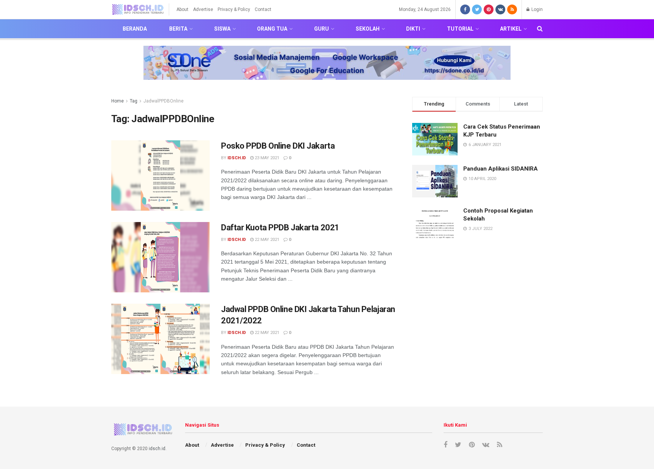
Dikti (413, 29)
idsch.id (236, 157)
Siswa (222, 29)
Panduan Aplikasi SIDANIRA (500, 168)
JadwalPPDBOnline (163, 101)
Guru (321, 29)
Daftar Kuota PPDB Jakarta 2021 (280, 227)
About (182, 9)
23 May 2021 (266, 157)
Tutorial (460, 29)
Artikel (511, 29)
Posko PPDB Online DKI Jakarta (278, 146)
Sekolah (368, 29)
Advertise (203, 9)
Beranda (135, 29)
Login (536, 9)
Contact (263, 9)
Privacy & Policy (234, 9)
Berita (178, 29)
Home (117, 101)
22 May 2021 (266, 239)
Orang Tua (272, 29)
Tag (133, 101)
